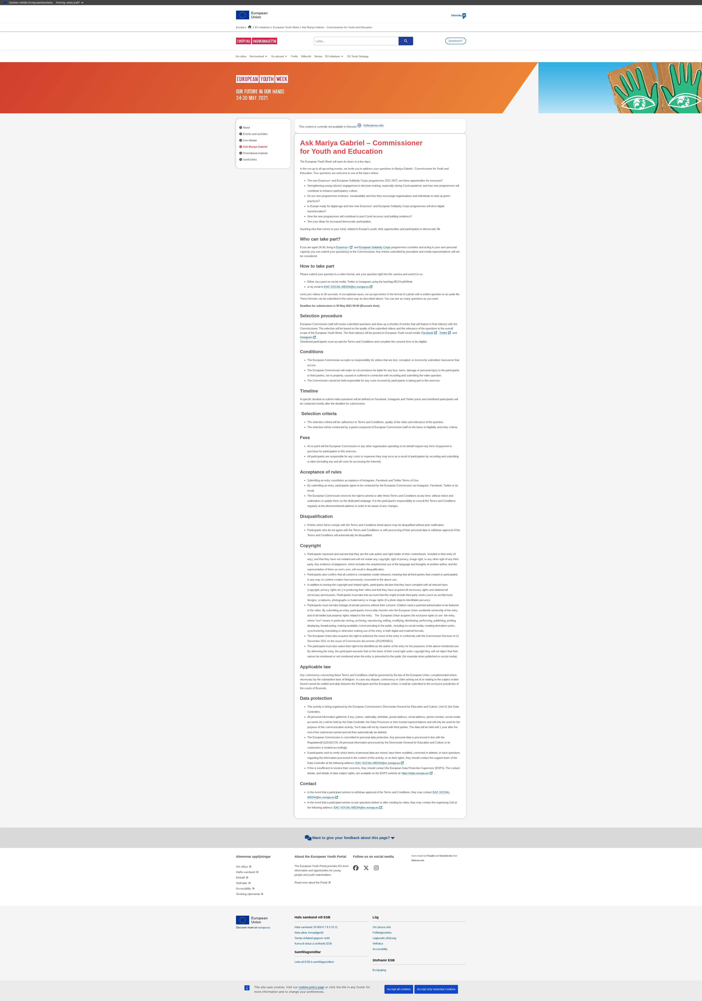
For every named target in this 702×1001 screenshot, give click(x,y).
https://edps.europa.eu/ (415, 773)
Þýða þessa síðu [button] (373, 125)
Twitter (443, 332)
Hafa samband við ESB (312, 917)
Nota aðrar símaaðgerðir (309, 932)
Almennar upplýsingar (253, 856)
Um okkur (242, 866)
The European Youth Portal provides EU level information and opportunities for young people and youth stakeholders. (321, 870)
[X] (366, 868)
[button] (359, 125)
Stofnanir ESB (384, 960)
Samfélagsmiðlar (308, 952)
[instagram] (377, 868)
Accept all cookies (399, 989)
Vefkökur (378, 943)
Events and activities (255, 133)
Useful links (250, 159)
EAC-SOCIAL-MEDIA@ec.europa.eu (346, 286)
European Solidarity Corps (374, 247)
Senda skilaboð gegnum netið (312, 938)
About (246, 127)
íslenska (458, 15)
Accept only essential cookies (436, 989)
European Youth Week (286, 27)
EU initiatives (262, 27)
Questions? (456, 40)
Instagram (306, 337)
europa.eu (264, 927)
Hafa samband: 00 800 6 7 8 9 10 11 (316, 927)
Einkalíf (240, 877)
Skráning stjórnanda (248, 894)
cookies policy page (311, 987)
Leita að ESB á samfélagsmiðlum (314, 961)
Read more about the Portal (311, 882)
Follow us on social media (373, 856)
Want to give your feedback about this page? (351, 838)
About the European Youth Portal (320, 856)
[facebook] (356, 868)
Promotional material (255, 153)
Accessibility (243, 888)
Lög (376, 917)
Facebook (427, 332)
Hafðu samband (245, 872)
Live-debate (250, 140)
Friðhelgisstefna (382, 932)
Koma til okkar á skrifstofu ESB (313, 943)
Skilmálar (241, 883)
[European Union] (251, 923)
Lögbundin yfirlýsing (384, 938)
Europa (240, 27)
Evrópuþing (379, 970)
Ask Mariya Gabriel (255, 146)
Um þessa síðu (382, 927)
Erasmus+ (342, 247)
